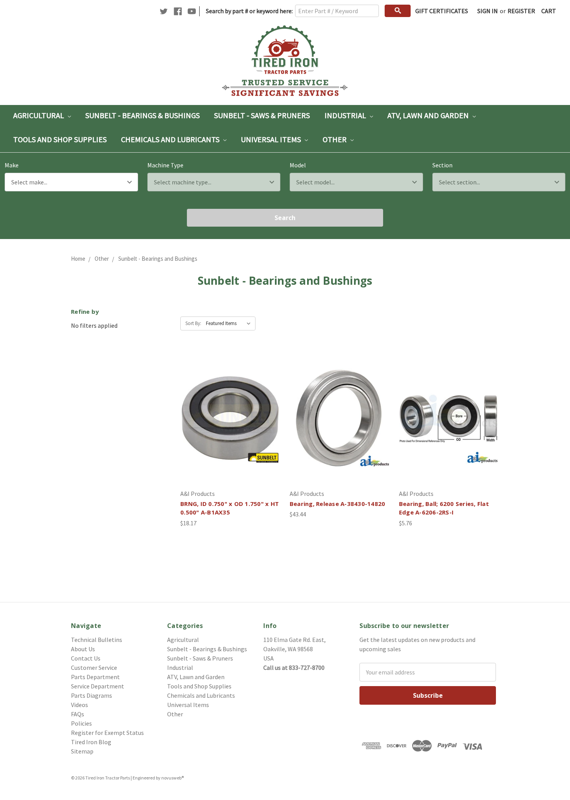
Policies (81, 723)
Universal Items (271, 139)
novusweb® (172, 778)
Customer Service (94, 667)
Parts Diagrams (91, 695)
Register (521, 11)
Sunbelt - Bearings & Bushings (142, 115)
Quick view (230, 402)
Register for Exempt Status (107, 732)
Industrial (346, 115)
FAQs (77, 714)
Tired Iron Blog (91, 742)
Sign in (487, 11)
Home (78, 258)
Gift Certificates (441, 11)
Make (12, 165)
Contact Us (85, 658)
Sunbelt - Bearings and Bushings (157, 258)
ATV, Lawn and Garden (428, 115)
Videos (79, 705)
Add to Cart (230, 433)
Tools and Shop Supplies (60, 139)
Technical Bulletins (96, 639)
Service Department (97, 686)
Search (285, 217)
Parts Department (95, 677)
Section (442, 165)
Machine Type (165, 165)
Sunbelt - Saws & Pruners (262, 115)
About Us (83, 649)
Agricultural (39, 115)
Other (335, 139)
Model (298, 165)
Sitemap (82, 751)
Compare (228, 418)
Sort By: (193, 323)
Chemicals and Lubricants (171, 139)
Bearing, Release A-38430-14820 (337, 504)
